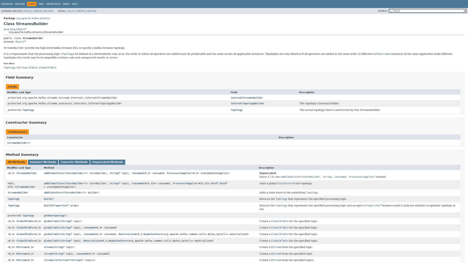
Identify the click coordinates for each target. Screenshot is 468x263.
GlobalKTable (25, 221)
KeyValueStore (153, 234)
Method (48, 11)
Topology (28, 109)
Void (214, 183)
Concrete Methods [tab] (74, 162)
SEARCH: (383, 11)
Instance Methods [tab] (43, 162)
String (114, 173)
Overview (7, 4)
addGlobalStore (54, 173)
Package (20, 4)
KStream (21, 247)
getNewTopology (54, 215)
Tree (41, 4)
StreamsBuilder (17, 142)
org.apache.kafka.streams (33, 18)
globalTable (52, 221)
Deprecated (53, 4)
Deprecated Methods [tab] (108, 162)
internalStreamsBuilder (247, 97)
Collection (61, 260)
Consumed (138, 173)
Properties (60, 205)
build (47, 198)
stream (48, 247)
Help (75, 4)
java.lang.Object (14, 29)
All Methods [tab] (16, 162)
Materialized (127, 234)
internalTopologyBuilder (247, 103)
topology (236, 109)
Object (19, 41)
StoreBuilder (74, 173)
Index (66, 4)
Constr (37, 11)
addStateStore (53, 192)
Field (27, 11)
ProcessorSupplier (179, 173)
